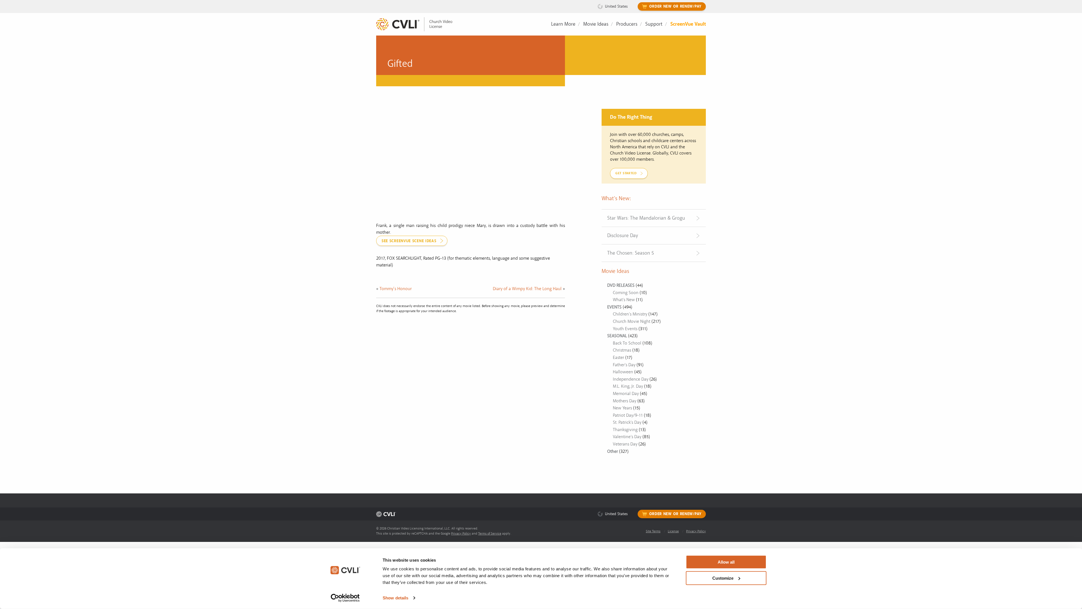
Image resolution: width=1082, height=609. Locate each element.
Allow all (726, 562)
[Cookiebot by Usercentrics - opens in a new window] (345, 598)
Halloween (623, 372)
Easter (618, 357)
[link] (418, 24)
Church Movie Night (631, 321)
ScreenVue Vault (688, 24)
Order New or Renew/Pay (675, 6)
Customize (722, 577)
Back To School (627, 343)
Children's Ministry (630, 314)
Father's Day (624, 365)
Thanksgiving (625, 430)
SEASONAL (617, 336)
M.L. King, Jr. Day (628, 386)
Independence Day (630, 379)
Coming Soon (625, 292)
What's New (624, 300)
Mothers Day (624, 401)
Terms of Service (489, 533)
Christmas (622, 350)
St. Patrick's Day (627, 422)
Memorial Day (626, 393)
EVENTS (614, 307)
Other (612, 451)
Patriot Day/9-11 (628, 415)
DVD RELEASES (621, 285)
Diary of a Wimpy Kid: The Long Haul (527, 289)
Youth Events (625, 329)
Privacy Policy (461, 533)
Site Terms (653, 531)
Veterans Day (625, 444)
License (673, 531)
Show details (395, 597)
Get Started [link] (626, 173)
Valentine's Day (627, 437)
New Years (622, 408)
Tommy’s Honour (396, 289)
